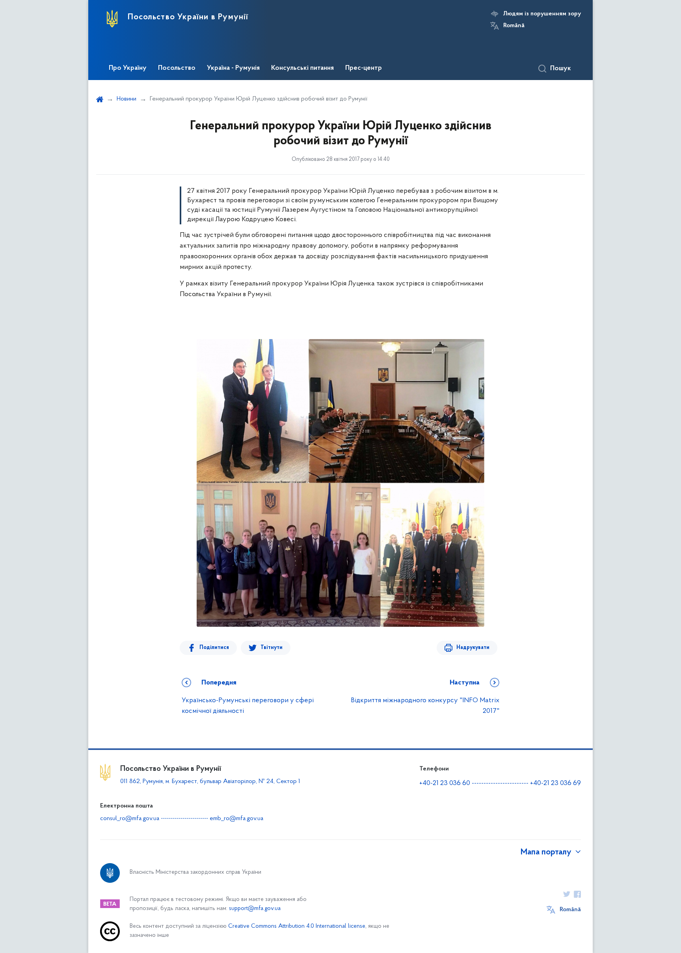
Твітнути (271, 648)
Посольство (176, 68)
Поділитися (214, 648)
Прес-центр (363, 68)
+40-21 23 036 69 (555, 783)
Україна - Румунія (233, 68)
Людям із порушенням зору (542, 14)
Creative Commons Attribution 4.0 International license (296, 926)
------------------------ (500, 783)
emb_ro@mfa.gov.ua (236, 818)
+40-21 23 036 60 (444, 783)
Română (514, 25)
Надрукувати (472, 648)
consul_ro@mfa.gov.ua (129, 818)
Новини (126, 99)
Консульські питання (302, 68)
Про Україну (128, 68)
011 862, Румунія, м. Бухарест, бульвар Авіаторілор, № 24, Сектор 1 (210, 781)
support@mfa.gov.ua (255, 909)
